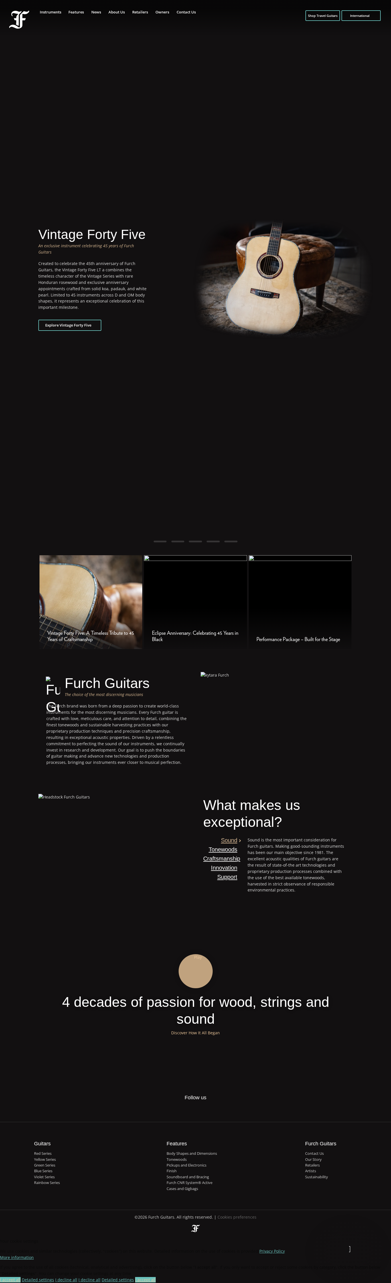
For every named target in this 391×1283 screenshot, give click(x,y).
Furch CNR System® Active (189, 1182)
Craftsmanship (220, 858)
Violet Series (44, 1176)
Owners (162, 12)
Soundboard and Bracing (188, 1176)
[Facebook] (177, 1107)
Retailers (140, 12)
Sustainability (316, 1176)
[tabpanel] (195, 279)
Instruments (50, 12)
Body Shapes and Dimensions (192, 1153)
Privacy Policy (272, 1251)
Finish (172, 1170)
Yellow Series (45, 1159)
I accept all (10, 1279)
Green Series (44, 1165)
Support (227, 877)
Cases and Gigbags (182, 1188)
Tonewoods (223, 849)
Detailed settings (38, 1279)
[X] (189, 1107)
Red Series (43, 1153)
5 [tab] (231, 541)
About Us (116, 12)
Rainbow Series (47, 1182)
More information (17, 1257)
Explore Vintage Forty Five (68, 325)
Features (76, 12)
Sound (229, 840)
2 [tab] (177, 541)
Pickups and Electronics (186, 1165)
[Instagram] (201, 1107)
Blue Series (43, 1170)
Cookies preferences (237, 1217)
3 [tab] (195, 541)
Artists (310, 1170)
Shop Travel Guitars (322, 15)
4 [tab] (213, 541)
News (96, 12)
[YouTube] (213, 1107)
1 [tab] (160, 541)
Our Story (313, 1159)
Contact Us (186, 12)
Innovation (224, 868)
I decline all (66, 1279)
